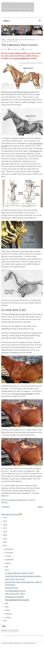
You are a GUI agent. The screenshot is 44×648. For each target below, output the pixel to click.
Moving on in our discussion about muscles (17, 92)
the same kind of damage (23, 394)
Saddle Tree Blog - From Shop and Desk (21, 39)
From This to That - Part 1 (15, 594)
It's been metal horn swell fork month (19, 573)
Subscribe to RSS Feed (10, 514)
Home (3, 39)
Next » (40, 507)
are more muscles (16, 500)
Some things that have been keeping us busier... (23, 576)
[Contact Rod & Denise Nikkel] (22, 30)
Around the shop (11, 588)
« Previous (5, 507)
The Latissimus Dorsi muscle (17, 600)
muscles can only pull (20, 314)
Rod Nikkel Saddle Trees (17, 8)
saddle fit (4, 630)
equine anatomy (13, 630)
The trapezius (34, 151)
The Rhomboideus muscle (15, 591)
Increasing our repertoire (14, 597)
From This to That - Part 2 (15, 579)
